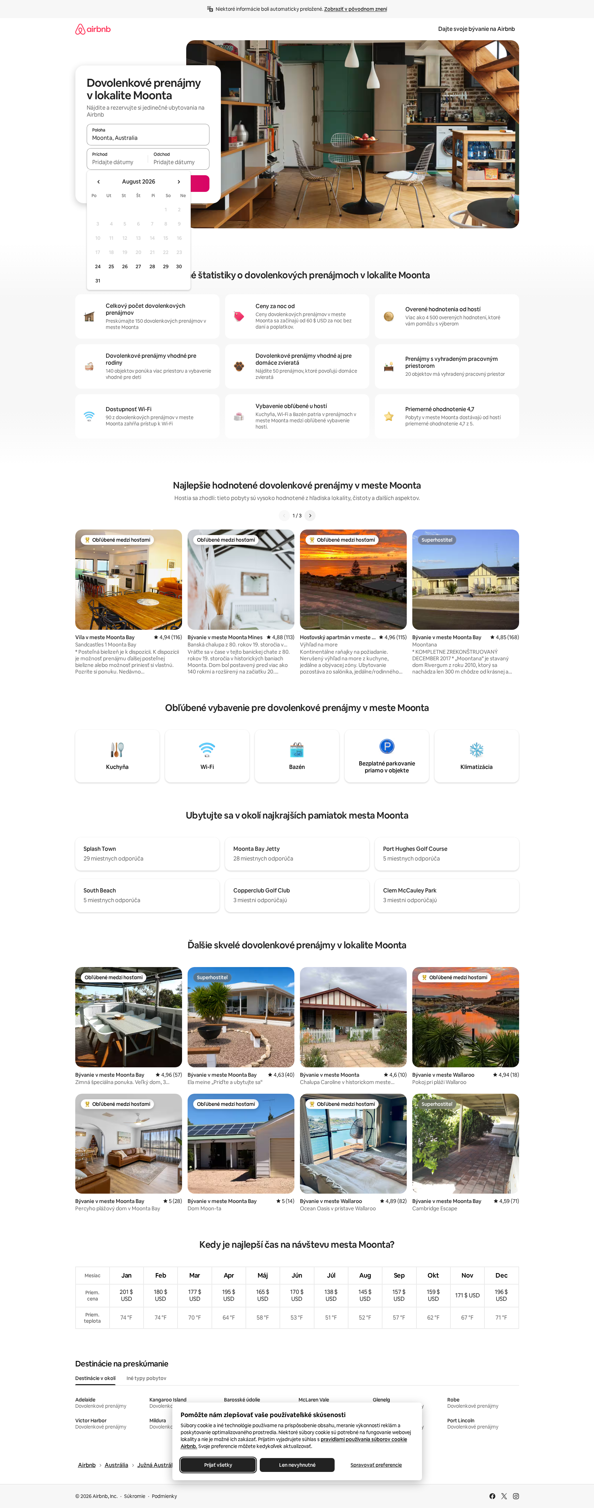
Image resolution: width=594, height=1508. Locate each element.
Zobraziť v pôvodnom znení (355, 9)
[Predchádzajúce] (284, 515)
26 (125, 266)
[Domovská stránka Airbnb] (93, 29)
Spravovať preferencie (376, 1465)
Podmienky (164, 1496)
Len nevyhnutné (297, 1465)
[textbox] (117, 162)
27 (138, 266)
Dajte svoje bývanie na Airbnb (476, 29)
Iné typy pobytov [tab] (146, 1378)
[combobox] (148, 138)
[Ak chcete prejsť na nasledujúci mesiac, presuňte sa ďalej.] (179, 182)
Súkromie (134, 1496)
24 (98, 266)
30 (179, 266)
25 (111, 266)
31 (97, 281)
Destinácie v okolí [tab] (95, 1378)
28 (152, 266)
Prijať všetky (218, 1465)
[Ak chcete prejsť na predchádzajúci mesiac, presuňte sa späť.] (99, 182)
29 (166, 266)
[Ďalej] (310, 515)
